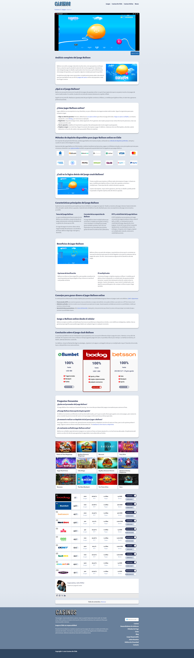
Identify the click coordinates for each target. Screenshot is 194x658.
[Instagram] (59, 596)
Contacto (136, 645)
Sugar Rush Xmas (62, 471)
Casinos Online (128, 4)
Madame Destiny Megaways (124, 471)
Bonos (137, 4)
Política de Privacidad (132, 642)
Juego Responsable (133, 637)
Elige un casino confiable (121, 116)
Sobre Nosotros (134, 639)
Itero (120, 487)
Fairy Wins (122, 454)
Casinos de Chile (117, 4)
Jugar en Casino (135, 53)
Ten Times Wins (103, 487)
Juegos (108, 4)
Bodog (71, 118)
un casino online (92, 116)
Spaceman (135, 298)
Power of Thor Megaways (64, 454)
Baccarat (101, 454)
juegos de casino (82, 77)
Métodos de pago (133, 629)
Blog (137, 634)
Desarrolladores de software (129, 626)
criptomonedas (74, 148)
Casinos (136, 623)
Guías (137, 631)
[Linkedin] (65, 596)
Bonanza (60, 487)
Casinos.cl (58, 9)
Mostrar (103, 602)
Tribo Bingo (81, 471)
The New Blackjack (84, 487)
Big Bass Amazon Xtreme (106, 471)
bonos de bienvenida (82, 308)
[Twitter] (62, 596)
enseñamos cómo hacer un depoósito (103, 424)
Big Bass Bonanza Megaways (83, 455)
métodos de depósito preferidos (119, 141)
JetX (129, 298)
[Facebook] (57, 596)
